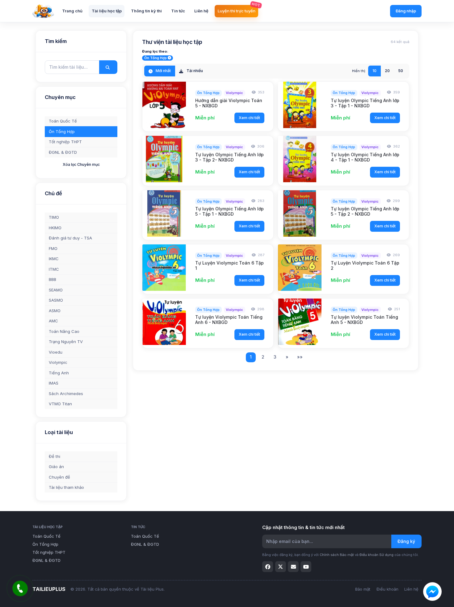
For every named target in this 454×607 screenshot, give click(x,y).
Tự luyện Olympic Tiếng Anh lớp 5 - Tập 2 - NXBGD (365, 211)
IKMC (54, 258)
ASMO (55, 310)
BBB (52, 279)
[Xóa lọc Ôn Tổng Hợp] (169, 58)
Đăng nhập (406, 11)
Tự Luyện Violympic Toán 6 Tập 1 (229, 265)
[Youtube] (306, 566)
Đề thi (54, 456)
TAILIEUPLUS (48, 589)
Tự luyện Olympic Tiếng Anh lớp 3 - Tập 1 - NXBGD (365, 103)
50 (400, 70)
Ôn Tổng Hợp (62, 131)
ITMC (54, 269)
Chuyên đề (59, 477)
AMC (53, 320)
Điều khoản (387, 589)
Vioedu (55, 352)
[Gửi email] (293, 566)
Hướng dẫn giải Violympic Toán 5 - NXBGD (228, 103)
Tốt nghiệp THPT (65, 141)
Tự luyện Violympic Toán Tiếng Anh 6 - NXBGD (229, 319)
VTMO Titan (60, 403)
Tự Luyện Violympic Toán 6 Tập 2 (365, 265)
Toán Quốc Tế (63, 120)
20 (387, 70)
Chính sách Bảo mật (337, 555)
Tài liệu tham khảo (66, 487)
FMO (53, 248)
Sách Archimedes (66, 393)
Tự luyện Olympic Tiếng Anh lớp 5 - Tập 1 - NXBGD (229, 211)
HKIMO (55, 227)
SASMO (56, 300)
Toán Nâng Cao (64, 331)
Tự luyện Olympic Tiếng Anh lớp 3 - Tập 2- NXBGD (229, 157)
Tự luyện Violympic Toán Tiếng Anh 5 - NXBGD (364, 319)
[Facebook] (267, 566)
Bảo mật (362, 589)
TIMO (54, 217)
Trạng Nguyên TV (66, 341)
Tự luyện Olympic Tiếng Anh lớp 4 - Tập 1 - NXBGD (365, 157)
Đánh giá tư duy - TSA (70, 237)
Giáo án (56, 466)
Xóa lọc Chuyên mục (81, 164)
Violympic (58, 362)
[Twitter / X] (280, 566)
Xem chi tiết (249, 117)
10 (374, 70)
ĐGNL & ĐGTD (63, 152)
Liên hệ (411, 589)
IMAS (53, 383)
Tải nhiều (194, 70)
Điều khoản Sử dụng (376, 555)
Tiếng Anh (59, 372)
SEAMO (56, 289)
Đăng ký (406, 541)
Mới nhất (163, 70)
